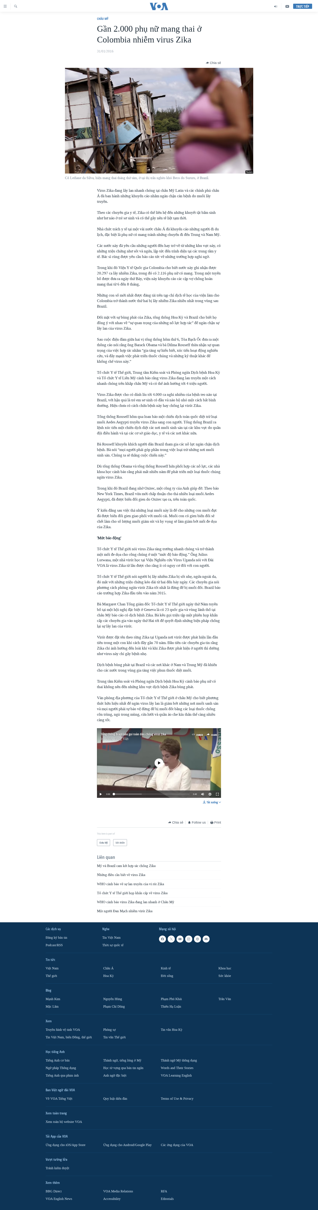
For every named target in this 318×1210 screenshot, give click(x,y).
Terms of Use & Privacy (177, 1098)
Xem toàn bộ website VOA (64, 1122)
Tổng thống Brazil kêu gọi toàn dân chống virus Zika (133, 734)
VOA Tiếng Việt (116, 739)
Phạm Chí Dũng (114, 1006)
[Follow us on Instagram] (188, 939)
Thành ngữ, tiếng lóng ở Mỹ (122, 1060)
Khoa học (224, 968)
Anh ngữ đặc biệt (114, 1075)
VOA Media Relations (118, 1191)
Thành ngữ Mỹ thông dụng (179, 1060)
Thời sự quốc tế (112, 945)
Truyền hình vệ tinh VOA (63, 1030)
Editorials (167, 1199)
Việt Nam (52, 968)
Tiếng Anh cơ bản (58, 1060)
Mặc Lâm (52, 1006)
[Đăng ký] (206, 939)
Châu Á (108, 968)
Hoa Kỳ (108, 976)
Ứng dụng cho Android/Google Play (127, 1145)
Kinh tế (166, 968)
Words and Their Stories (177, 1068)
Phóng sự (109, 1030)
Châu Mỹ (102, 19)
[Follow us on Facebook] (162, 939)
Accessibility (112, 1199)
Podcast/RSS (54, 945)
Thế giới (51, 976)
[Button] (213, 63)
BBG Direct (54, 1191)
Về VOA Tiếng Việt (59, 1098)
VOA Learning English (176, 1075)
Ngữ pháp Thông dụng (61, 1068)
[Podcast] (197, 939)
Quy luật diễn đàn (115, 1098)
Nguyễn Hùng (112, 999)
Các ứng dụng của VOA (177, 1145)
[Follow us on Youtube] (179, 939)
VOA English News (59, 1199)
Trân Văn (224, 999)
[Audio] (275, 6)
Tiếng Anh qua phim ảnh (62, 1075)
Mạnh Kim (53, 999)
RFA (164, 1191)
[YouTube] (287, 6)
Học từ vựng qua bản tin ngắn (123, 1068)
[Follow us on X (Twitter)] (171, 939)
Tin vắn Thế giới (114, 1037)
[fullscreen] (217, 794)
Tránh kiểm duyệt (57, 1168)
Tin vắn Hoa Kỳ (171, 1030)
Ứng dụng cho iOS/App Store (65, 1145)
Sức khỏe (224, 976)
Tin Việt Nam (111, 938)
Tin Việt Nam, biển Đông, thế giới (69, 1037)
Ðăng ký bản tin (56, 938)
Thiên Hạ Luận (171, 1006)
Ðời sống (167, 976)
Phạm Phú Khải (171, 999)
